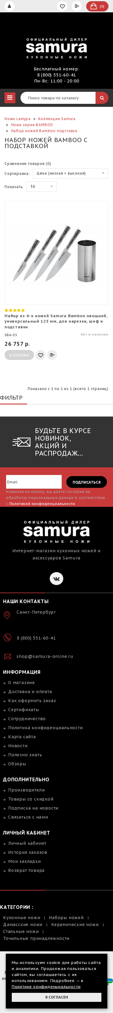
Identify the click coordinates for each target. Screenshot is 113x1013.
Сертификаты (23, 709)
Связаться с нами (28, 817)
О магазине (21, 682)
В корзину (19, 355)
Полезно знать (25, 754)
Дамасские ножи (22, 924)
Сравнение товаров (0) (28, 163)
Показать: (14, 186)
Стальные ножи (21, 931)
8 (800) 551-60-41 (56, 75)
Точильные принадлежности (36, 938)
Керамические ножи (75, 924)
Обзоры (17, 764)
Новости (18, 745)
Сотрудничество (27, 718)
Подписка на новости (33, 808)
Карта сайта (22, 736)
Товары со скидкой (31, 799)
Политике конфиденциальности (46, 986)
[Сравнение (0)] (77, 6)
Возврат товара (26, 870)
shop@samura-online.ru (45, 656)
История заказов (27, 852)
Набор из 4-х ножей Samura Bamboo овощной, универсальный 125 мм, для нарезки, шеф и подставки (56, 321)
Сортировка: (17, 173)
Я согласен (56, 997)
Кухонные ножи (21, 917)
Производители (26, 790)
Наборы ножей (66, 917)
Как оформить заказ (32, 700)
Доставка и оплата (30, 691)
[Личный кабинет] (10, 6)
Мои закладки (24, 861)
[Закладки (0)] (63, 6)
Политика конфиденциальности (45, 727)
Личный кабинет (27, 843)
